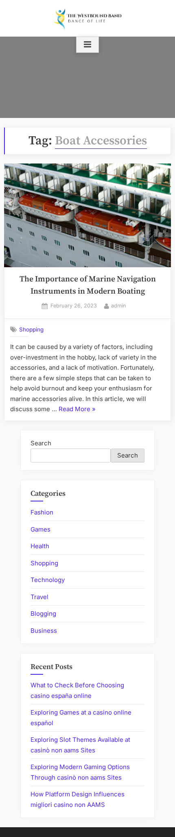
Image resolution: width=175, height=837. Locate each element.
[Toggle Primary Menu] (87, 45)
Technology (48, 580)
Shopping (31, 329)
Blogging (43, 613)
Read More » (77, 410)
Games (40, 529)
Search (41, 443)
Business (44, 630)
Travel (39, 597)
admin (118, 305)
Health (40, 546)
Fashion (42, 512)
